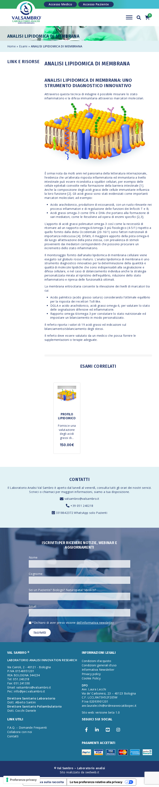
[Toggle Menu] (129, 17)
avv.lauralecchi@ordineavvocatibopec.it (109, 706)
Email (32, 606)
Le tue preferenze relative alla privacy (96, 782)
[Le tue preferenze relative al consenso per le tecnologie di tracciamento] (21, 780)
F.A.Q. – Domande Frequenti (27, 727)
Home (11, 46)
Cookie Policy (91, 678)
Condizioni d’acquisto (96, 661)
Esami (23, 46)
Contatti (13, 736)
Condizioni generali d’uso (99, 665)
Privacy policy (91, 674)
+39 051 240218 (81, 506)
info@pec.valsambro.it (29, 691)
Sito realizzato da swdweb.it (79, 772)
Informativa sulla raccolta (45, 782)
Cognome (35, 574)
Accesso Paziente (96, 4)
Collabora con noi (19, 732)
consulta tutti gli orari (112, 488)
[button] (139, 17)
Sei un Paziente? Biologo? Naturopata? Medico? (62, 590)
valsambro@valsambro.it (82, 499)
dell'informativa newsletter (95, 623)
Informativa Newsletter (98, 670)
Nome (33, 557)
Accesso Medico (60, 4)
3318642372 (65, 513)
